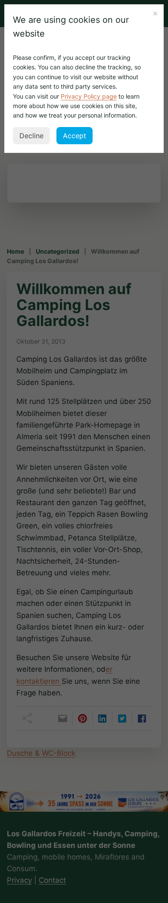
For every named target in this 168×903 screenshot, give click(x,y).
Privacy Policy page (89, 96)
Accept (74, 135)
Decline (31, 135)
